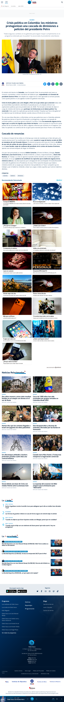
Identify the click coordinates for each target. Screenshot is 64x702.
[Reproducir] (53, 544)
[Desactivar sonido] (57, 699)
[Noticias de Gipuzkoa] (19, 681)
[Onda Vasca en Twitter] (37, 591)
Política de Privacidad (38, 671)
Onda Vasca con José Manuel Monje (10, 614)
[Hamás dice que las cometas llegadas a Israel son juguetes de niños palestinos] (16, 414)
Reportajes (28, 605)
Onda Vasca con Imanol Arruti (10, 623)
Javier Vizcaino (47, 607)
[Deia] (7, 681)
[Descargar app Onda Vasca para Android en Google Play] (11, 591)
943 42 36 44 (33, 655)
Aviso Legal (28, 671)
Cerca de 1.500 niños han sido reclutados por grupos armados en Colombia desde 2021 (45, 398)
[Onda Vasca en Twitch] (53, 591)
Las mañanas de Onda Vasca (10, 604)
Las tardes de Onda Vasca (9, 607)
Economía (8, 511)
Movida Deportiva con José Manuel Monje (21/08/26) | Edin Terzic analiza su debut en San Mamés (25, 544)
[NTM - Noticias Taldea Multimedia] (32, 682)
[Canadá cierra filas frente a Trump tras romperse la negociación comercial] (47, 443)
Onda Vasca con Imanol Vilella (10, 626)
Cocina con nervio (48, 610)
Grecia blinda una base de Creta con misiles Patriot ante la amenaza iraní (15, 485)
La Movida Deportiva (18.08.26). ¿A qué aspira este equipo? (20, 573)
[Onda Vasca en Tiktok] (57, 591)
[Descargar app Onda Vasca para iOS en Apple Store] (22, 591)
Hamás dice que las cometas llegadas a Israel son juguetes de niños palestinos (16, 427)
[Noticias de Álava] (42, 681)
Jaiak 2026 (20, 6)
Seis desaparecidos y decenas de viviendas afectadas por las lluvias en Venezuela (46, 428)
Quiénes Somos (18, 671)
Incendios (13, 6)
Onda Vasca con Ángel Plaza (10, 630)
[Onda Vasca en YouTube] (45, 591)
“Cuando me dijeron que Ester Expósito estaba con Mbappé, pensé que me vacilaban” (31, 520)
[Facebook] (52, 84)
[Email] (61, 84)
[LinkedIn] (48, 84)
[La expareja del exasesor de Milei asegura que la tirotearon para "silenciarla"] (47, 472)
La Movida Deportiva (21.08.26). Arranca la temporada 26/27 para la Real (24, 553)
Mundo (4, 394)
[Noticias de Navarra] (55, 681)
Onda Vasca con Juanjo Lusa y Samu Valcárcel (10, 619)
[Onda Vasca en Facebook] (41, 591)
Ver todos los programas (9, 633)
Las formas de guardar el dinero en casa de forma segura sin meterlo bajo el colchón (31, 514)
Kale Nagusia (5, 610)
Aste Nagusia (5, 6)
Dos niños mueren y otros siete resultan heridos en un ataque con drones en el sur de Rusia (16, 398)
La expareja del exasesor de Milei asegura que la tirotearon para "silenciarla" (45, 486)
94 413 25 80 (33, 650)
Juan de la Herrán (48, 604)
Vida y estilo (9, 504)
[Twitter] (44, 84)
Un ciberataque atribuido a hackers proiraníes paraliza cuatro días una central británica (14, 457)
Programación (29, 609)
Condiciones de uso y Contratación (29, 673)
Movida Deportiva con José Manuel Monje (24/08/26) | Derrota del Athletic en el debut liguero (26, 564)
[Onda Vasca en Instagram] (49, 591)
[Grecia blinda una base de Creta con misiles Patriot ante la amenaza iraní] (16, 472)
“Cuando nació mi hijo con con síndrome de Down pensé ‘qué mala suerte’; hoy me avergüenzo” (30, 526)
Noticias (27, 602)
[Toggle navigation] (2, 2)
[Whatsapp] (57, 84)
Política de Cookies (51, 671)
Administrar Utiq (45, 673)
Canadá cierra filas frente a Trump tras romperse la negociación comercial (47, 456)
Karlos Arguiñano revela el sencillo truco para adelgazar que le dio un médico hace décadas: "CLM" (33, 507)
